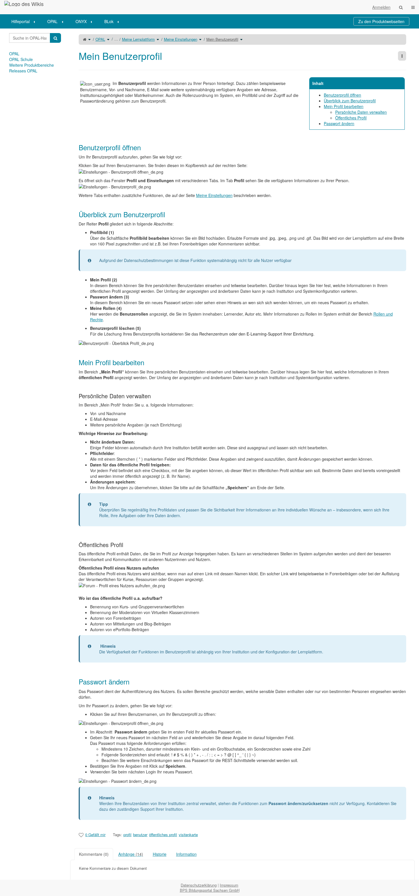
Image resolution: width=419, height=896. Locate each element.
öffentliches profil (163, 834)
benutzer (140, 834)
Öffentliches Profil (351, 118)
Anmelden (381, 7)
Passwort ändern (339, 123)
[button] (66, 454)
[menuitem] (25, 21)
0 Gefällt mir (95, 834)
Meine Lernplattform (138, 39)
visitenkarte (188, 834)
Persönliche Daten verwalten (361, 112)
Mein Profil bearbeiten (343, 106)
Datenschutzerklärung (199, 885)
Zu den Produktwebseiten (381, 21)
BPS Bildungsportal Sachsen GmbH (209, 890)
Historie (159, 854)
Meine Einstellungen (180, 39)
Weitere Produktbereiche (31, 65)
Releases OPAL (23, 71)
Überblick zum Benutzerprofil (350, 100)
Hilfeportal (20, 21)
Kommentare (94, 854)
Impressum (229, 885)
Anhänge (130, 854)
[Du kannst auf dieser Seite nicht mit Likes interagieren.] (81, 834)
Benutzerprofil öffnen (342, 95)
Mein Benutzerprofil (222, 39)
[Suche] (401, 7)
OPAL (52, 21)
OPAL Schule (21, 59)
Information (186, 854)
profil (127, 834)
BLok (108, 21)
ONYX (81, 21)
